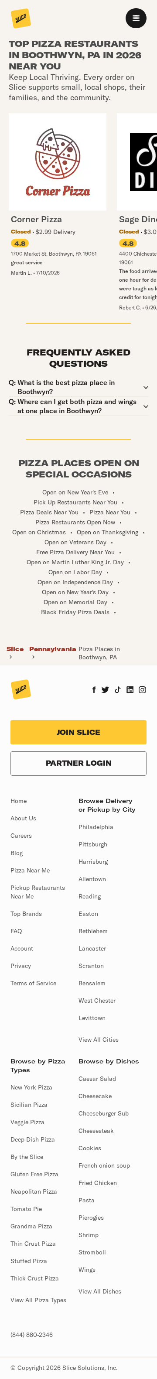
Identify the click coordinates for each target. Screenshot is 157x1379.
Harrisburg (93, 862)
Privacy (20, 966)
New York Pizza (31, 1087)
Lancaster (92, 948)
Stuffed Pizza (28, 1261)
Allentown (92, 879)
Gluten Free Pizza (34, 1174)
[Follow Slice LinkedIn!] (130, 690)
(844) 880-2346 (31, 1335)
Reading (89, 896)
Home (18, 801)
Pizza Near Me (30, 870)
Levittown (92, 1018)
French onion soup (104, 1165)
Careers (21, 835)
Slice (15, 649)
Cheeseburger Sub (103, 1113)
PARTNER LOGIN (79, 763)
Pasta (86, 1200)
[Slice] (20, 19)
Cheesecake (95, 1096)
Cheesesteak (96, 1131)
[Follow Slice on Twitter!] (105, 690)
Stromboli (92, 1252)
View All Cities (98, 1039)
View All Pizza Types (38, 1300)
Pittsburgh (92, 844)
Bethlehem (93, 931)
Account (21, 948)
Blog (16, 853)
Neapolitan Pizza (33, 1191)
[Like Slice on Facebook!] (94, 690)
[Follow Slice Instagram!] (143, 690)
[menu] (136, 18)
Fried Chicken (97, 1183)
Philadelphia (95, 827)
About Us (23, 818)
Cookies (89, 1148)
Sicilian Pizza (29, 1105)
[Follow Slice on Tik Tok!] (118, 690)
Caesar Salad (97, 1079)
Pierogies (91, 1217)
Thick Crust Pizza (34, 1278)
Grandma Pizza (31, 1226)
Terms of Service (33, 983)
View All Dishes (99, 1291)
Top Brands (26, 914)
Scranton (91, 966)
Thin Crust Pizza (33, 1243)
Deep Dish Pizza (32, 1139)
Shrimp (88, 1235)
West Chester (97, 1000)
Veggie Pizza (27, 1122)
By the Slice (26, 1157)
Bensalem (92, 983)
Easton (88, 914)
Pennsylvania (52, 649)
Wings (87, 1270)
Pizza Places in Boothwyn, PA (99, 653)
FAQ (16, 931)
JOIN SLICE (78, 732)
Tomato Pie (26, 1209)
